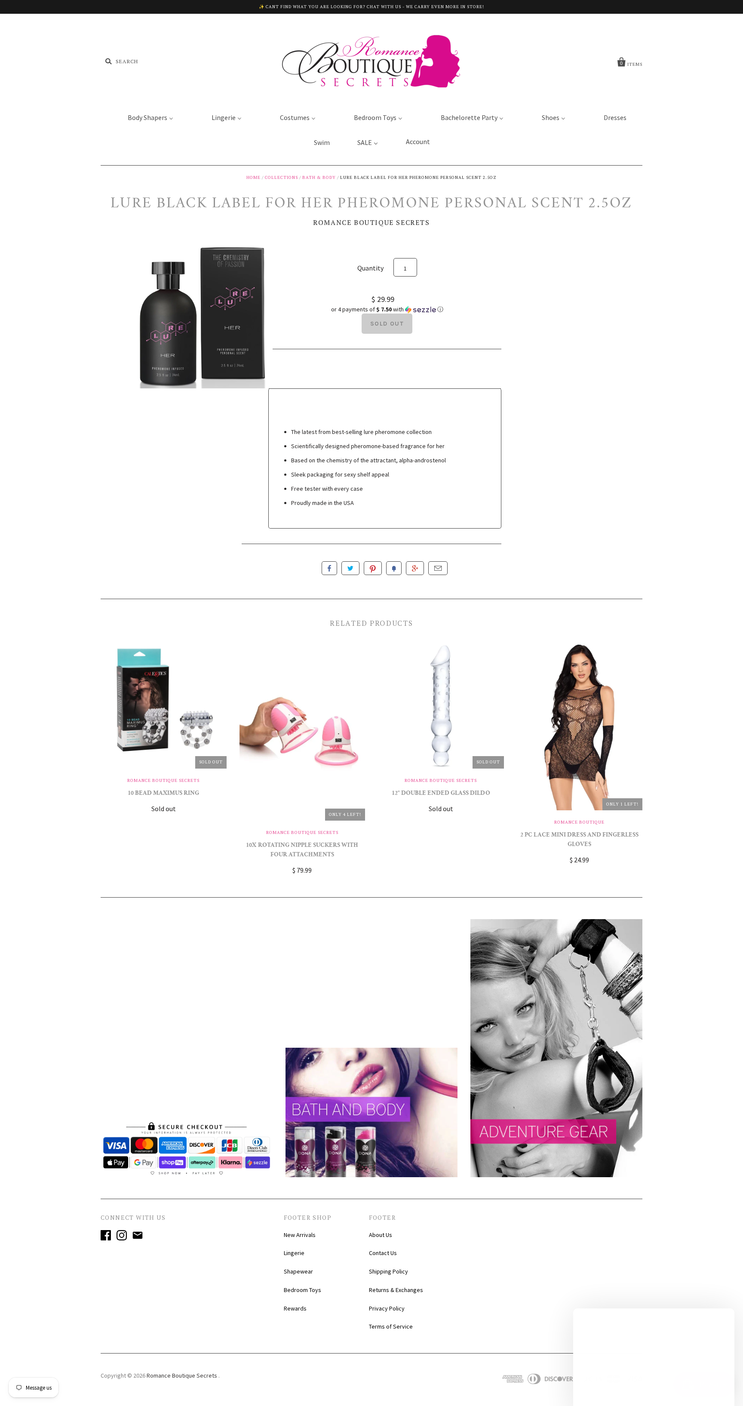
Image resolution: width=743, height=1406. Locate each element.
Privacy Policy (387, 1308)
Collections (281, 177)
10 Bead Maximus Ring (163, 794)
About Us (380, 1235)
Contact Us (383, 1253)
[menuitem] (145, 117)
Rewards (295, 1308)
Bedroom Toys (302, 1290)
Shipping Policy (388, 1271)
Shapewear (298, 1271)
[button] (387, 309)
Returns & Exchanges (396, 1290)
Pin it (373, 568)
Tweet (350, 568)
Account (418, 141)
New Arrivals (300, 1235)
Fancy (394, 568)
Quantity (370, 268)
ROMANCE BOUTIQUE (579, 822)
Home (253, 177)
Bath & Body (319, 177)
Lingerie (294, 1253)
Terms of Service (391, 1326)
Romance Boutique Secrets (371, 222)
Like (329, 568)
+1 (415, 568)
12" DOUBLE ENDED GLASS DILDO (441, 794)
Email (438, 568)
